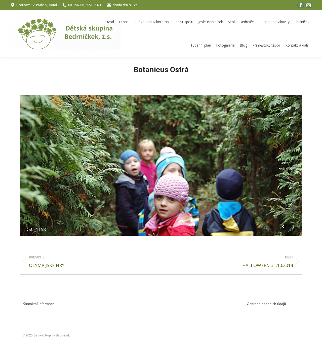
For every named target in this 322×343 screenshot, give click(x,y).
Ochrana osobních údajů (266, 304)
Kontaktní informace (39, 304)
